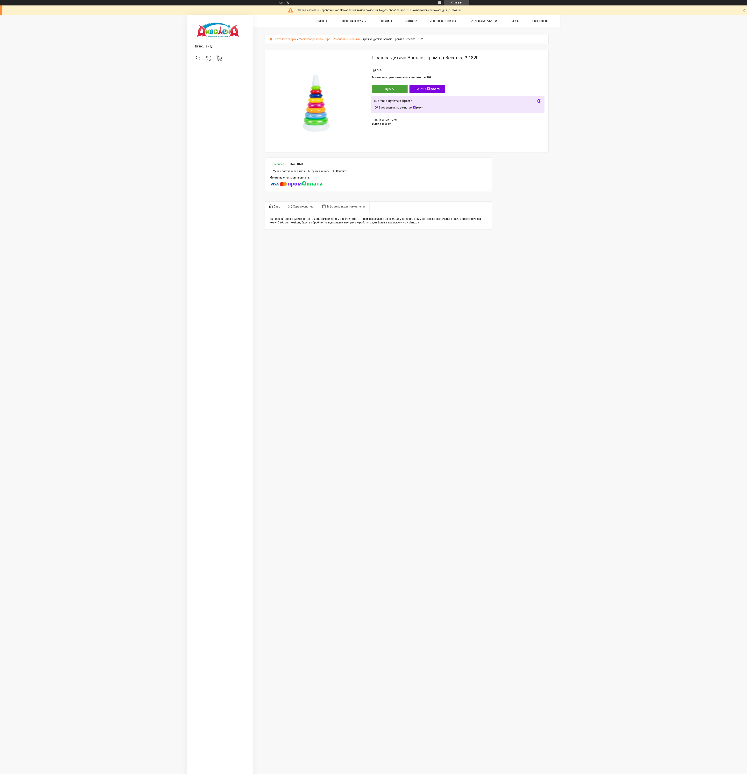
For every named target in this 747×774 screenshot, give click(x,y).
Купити (390, 89)
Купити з (420, 89)
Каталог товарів (285, 39)
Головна (322, 20)
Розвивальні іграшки (346, 39)
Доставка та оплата (443, 20)
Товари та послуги (352, 20)
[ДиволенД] (220, 30)
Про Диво (386, 20)
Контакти (411, 20)
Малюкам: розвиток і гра (314, 39)
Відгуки (514, 20)
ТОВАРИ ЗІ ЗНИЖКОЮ (483, 20)
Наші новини (540, 20)
